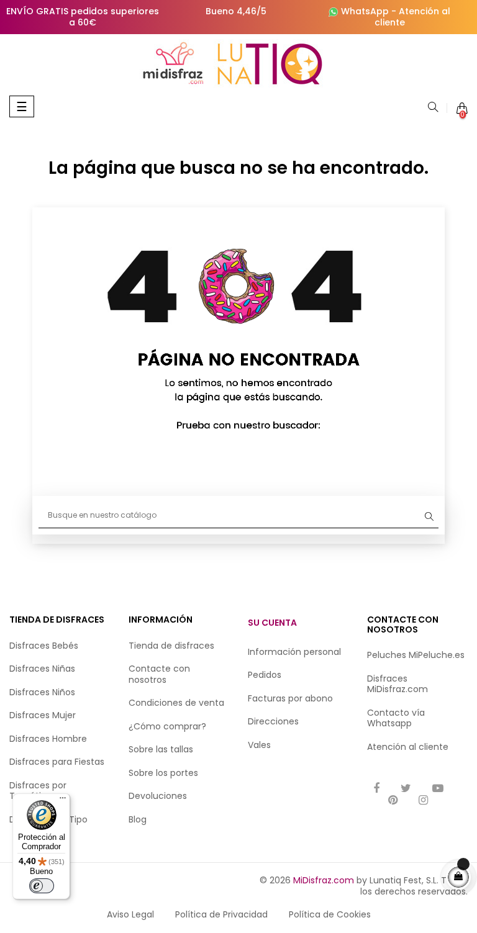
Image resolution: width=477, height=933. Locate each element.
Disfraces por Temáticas (37, 791)
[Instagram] (423, 801)
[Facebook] (376, 789)
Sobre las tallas (161, 749)
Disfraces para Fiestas (56, 761)
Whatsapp (389, 723)
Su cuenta (272, 622)
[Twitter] (406, 789)
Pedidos (264, 675)
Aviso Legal (130, 914)
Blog (138, 819)
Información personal (294, 652)
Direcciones (273, 721)
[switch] (41, 885)
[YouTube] (437, 789)
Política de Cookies (330, 914)
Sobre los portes (163, 773)
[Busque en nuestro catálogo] (433, 108)
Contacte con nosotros (159, 674)
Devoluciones (158, 796)
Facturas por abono (290, 698)
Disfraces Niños (42, 692)
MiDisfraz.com (323, 880)
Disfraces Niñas (42, 668)
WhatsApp (365, 11)
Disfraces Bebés (43, 645)
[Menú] (62, 800)
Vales (259, 745)
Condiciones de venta (176, 702)
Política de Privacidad (221, 914)
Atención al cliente (413, 17)
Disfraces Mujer (42, 715)
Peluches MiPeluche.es (416, 655)
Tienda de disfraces (171, 645)
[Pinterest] (393, 801)
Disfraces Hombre (48, 738)
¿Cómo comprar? (167, 726)
